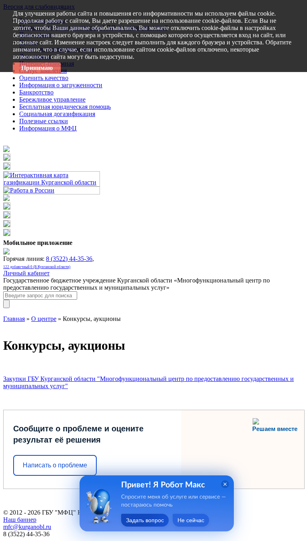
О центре (43, 318)
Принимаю (37, 67)
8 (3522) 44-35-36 (69, 258)
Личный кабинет (26, 273)
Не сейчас (190, 520)
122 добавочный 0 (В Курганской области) (36, 267)
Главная (14, 318)
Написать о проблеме (55, 465)
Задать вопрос (145, 520)
